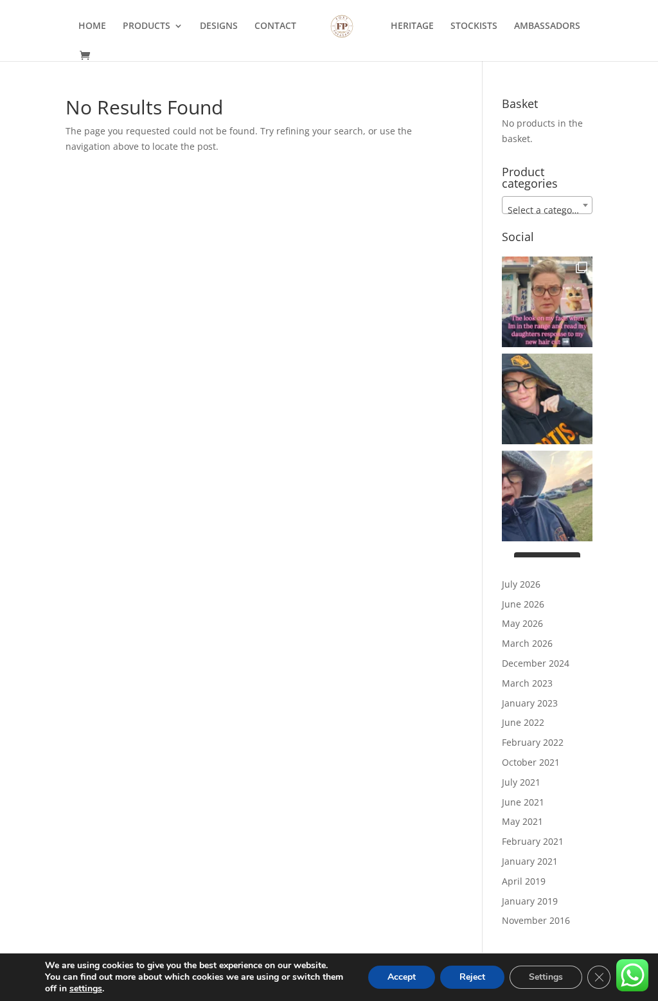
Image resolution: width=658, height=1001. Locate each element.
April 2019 (524, 881)
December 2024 (535, 663)
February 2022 (533, 742)
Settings (546, 977)
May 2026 (522, 623)
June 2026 (523, 604)
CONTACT (275, 26)
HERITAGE (412, 26)
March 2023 (527, 683)
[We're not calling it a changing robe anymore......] (547, 496)
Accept (401, 977)
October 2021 (531, 762)
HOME (92, 26)
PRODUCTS (146, 26)
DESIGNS (219, 26)
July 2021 (521, 782)
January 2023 (530, 703)
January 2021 (530, 861)
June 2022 (523, 722)
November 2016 (536, 920)
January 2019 (530, 901)
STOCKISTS (473, 26)
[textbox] (547, 210)
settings (85, 989)
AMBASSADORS (547, 26)
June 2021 (523, 802)
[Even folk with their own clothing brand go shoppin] (547, 399)
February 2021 (533, 841)
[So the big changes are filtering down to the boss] (547, 302)
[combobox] (547, 205)
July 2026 (521, 584)
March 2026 (527, 643)
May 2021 (522, 821)
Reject (472, 977)
